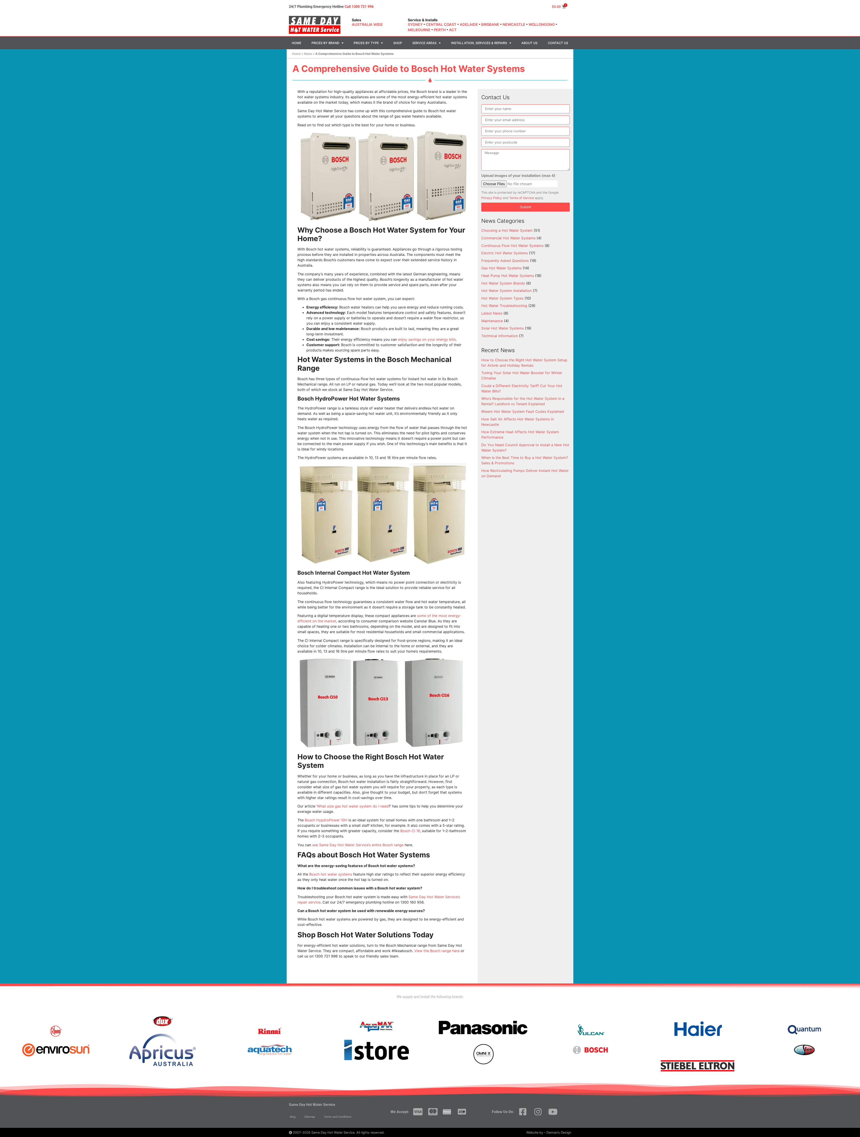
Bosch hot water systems (330, 874)
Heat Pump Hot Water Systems (507, 275)
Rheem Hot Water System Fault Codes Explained (522, 411)
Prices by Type (366, 43)
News (308, 54)
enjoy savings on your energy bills (427, 339)
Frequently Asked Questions (505, 260)
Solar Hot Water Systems (502, 328)
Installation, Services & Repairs (479, 43)
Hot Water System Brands (503, 283)
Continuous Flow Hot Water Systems (512, 245)
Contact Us (558, 43)
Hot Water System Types (502, 298)
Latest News (491, 313)
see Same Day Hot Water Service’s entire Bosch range (358, 845)
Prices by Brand (325, 43)
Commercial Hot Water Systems (508, 238)
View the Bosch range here (437, 951)
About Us (529, 43)
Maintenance (492, 321)
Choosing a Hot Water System (507, 230)
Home (296, 43)
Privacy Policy (491, 198)
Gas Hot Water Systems (501, 268)
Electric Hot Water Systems (504, 253)
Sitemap (309, 1116)
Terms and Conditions (337, 1116)
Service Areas (424, 43)
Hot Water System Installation (506, 290)
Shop (397, 43)
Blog (292, 1116)
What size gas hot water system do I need (353, 806)
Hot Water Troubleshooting (504, 305)
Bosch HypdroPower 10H (326, 820)
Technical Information (499, 336)
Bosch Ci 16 (410, 831)
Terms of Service (521, 198)
